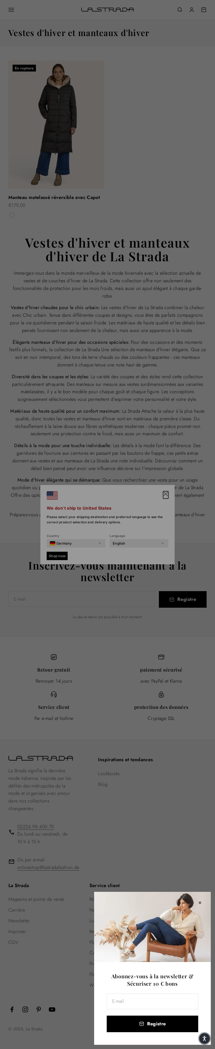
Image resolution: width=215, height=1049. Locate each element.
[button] (204, 1038)
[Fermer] (199, 902)
